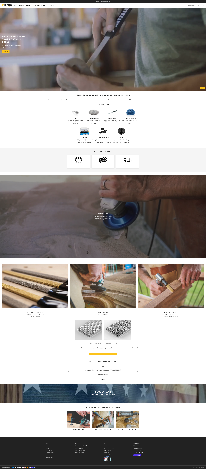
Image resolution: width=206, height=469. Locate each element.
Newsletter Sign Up (108, 454)
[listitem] (103, 1)
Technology (21, 5)
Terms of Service (107, 450)
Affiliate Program (78, 446)
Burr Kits (47, 445)
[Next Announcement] (114, 1)
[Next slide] (204, 88)
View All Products (49, 457)
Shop (15, 5)
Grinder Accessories (50, 452)
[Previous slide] (201, 88)
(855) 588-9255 (136, 445)
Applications (36, 5)
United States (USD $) (191, 5)
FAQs (76, 443)
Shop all (103, 82)
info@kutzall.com (136, 443)
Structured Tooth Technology (81, 445)
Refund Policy (107, 452)
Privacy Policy (106, 446)
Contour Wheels (49, 450)
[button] (101, 379)
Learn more (78, 432)
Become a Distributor (79, 448)
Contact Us (106, 445)
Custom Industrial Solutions (80, 450)
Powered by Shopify (195, 467)
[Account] (201, 5)
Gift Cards (48, 455)
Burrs (47, 443)
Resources (28, 5)
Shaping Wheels (49, 446)
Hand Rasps (48, 448)
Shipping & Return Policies (109, 448)
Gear (47, 454)
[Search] (198, 5)
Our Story (43, 5)
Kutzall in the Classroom (80, 452)
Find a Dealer (51, 5)
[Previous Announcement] (92, 1)
